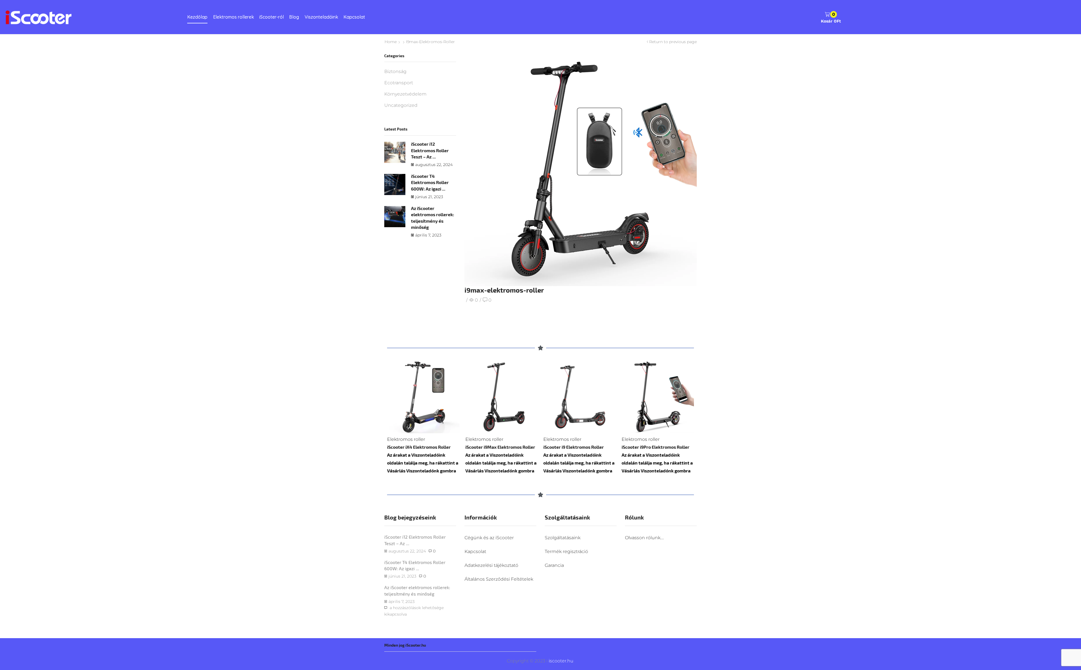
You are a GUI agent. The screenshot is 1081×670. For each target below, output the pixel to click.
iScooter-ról (271, 17)
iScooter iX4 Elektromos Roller (419, 447)
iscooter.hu (560, 661)
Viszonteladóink (321, 17)
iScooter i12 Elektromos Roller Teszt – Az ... (430, 150)
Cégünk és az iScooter (489, 537)
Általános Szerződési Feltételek (498, 579)
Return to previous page (673, 41)
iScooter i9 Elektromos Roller (573, 447)
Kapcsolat (354, 17)
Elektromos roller (406, 439)
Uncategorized (400, 105)
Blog (294, 17)
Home (391, 41)
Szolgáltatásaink (562, 537)
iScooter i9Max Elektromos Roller (500, 447)
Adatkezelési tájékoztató (491, 565)
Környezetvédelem (405, 94)
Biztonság (395, 71)
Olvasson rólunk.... (644, 537)
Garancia (554, 565)
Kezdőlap (197, 17)
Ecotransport (398, 82)
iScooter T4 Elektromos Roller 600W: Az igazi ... (430, 182)
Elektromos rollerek (233, 17)
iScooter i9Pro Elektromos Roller (655, 447)
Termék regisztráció (566, 551)
